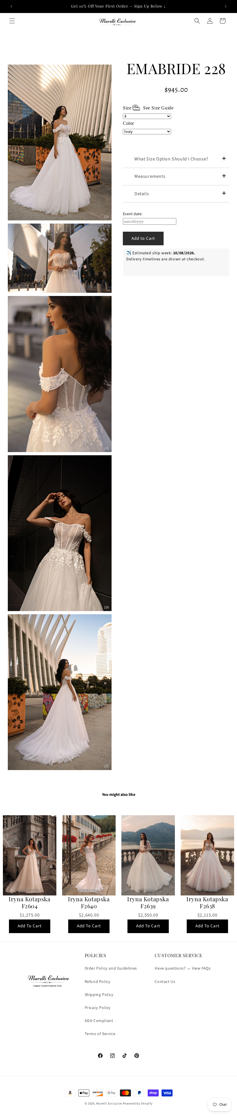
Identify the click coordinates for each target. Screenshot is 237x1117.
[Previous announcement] (11, 6)
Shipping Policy (99, 995)
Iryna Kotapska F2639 (148, 902)
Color (128, 123)
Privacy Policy (98, 1008)
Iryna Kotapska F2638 (207, 902)
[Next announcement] (225, 6)
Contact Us (165, 982)
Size (148, 107)
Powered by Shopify (138, 1103)
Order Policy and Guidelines (111, 968)
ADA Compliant (99, 1021)
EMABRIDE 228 (176, 68)
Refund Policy (98, 982)
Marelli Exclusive (109, 1103)
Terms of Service (100, 1034)
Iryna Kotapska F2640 (89, 902)
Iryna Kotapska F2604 (29, 902)
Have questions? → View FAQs (182, 968)
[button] (12, 20)
